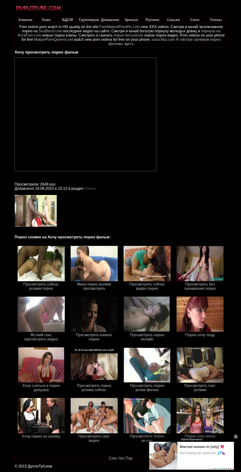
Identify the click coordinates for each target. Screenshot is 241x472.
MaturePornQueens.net (53, 39)
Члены (90, 188)
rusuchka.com (163, 39)
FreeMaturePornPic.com (119, 27)
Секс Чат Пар (121, 458)
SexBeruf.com (50, 31)
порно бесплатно (128, 35)
